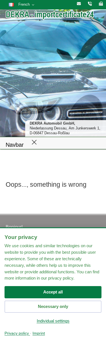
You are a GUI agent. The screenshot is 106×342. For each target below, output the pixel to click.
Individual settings (53, 320)
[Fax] (101, 4)
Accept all (53, 291)
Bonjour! (14, 226)
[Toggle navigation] (34, 142)
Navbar (15, 145)
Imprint (39, 333)
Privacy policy (17, 333)
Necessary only (53, 306)
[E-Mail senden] (79, 4)
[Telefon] (90, 4)
